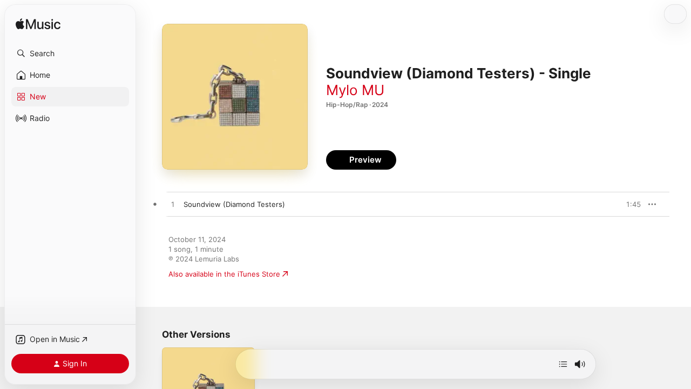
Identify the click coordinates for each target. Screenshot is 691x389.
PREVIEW (629, 204)
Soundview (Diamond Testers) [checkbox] (234, 204)
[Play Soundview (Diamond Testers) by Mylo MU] (173, 205)
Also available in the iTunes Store (224, 274)
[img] (38, 24)
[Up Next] (563, 364)
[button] (70, 53)
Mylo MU (355, 90)
